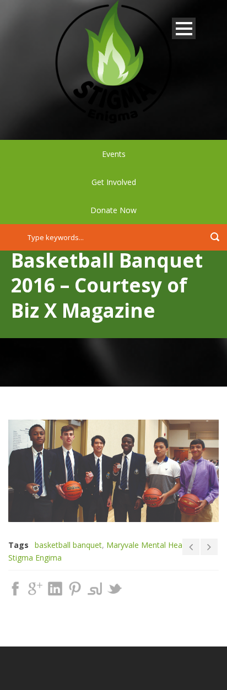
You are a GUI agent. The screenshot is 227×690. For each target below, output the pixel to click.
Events (114, 154)
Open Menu (184, 28)
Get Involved (113, 182)
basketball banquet (68, 545)
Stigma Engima (35, 557)
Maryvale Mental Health (148, 545)
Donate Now (113, 210)
